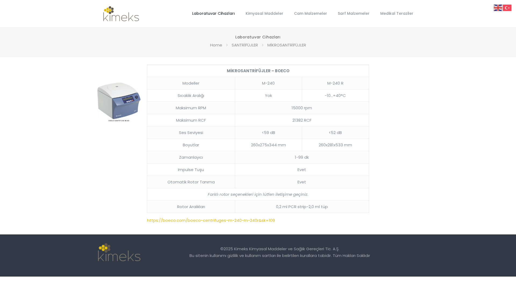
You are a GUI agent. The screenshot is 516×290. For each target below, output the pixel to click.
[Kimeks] (121, 13)
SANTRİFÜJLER (245, 45)
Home (216, 45)
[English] (498, 7)
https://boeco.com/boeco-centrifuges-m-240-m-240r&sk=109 (211, 220)
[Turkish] (507, 7)
